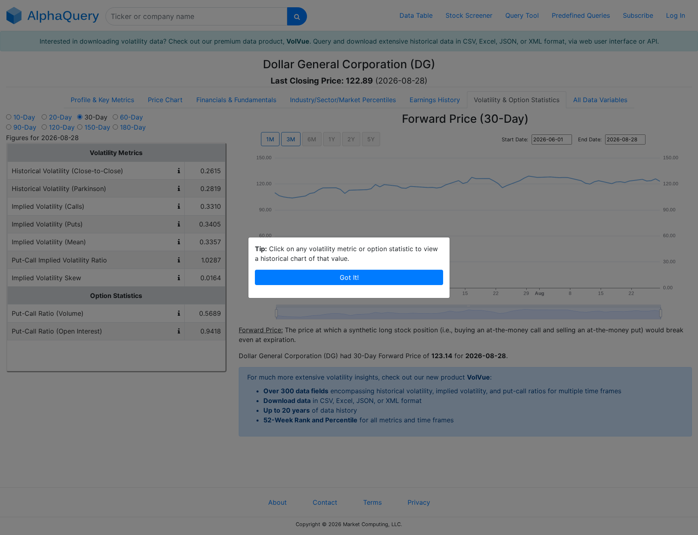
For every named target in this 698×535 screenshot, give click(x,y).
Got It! (349, 277)
